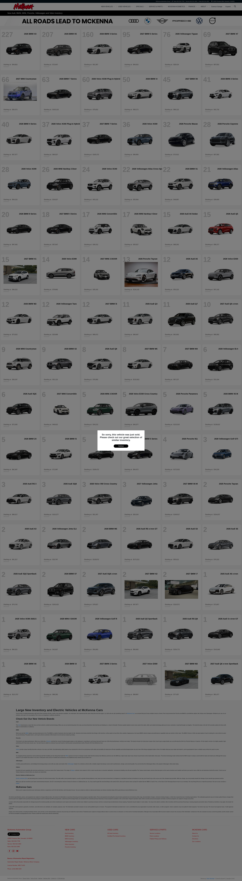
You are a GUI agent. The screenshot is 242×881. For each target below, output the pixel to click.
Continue (121, 446)
